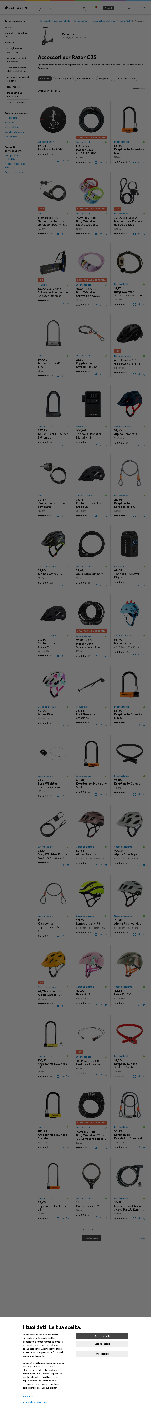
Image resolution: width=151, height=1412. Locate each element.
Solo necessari (102, 1343)
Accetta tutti (102, 1336)
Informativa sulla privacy (35, 1401)
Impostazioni (102, 1353)
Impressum (28, 1396)
